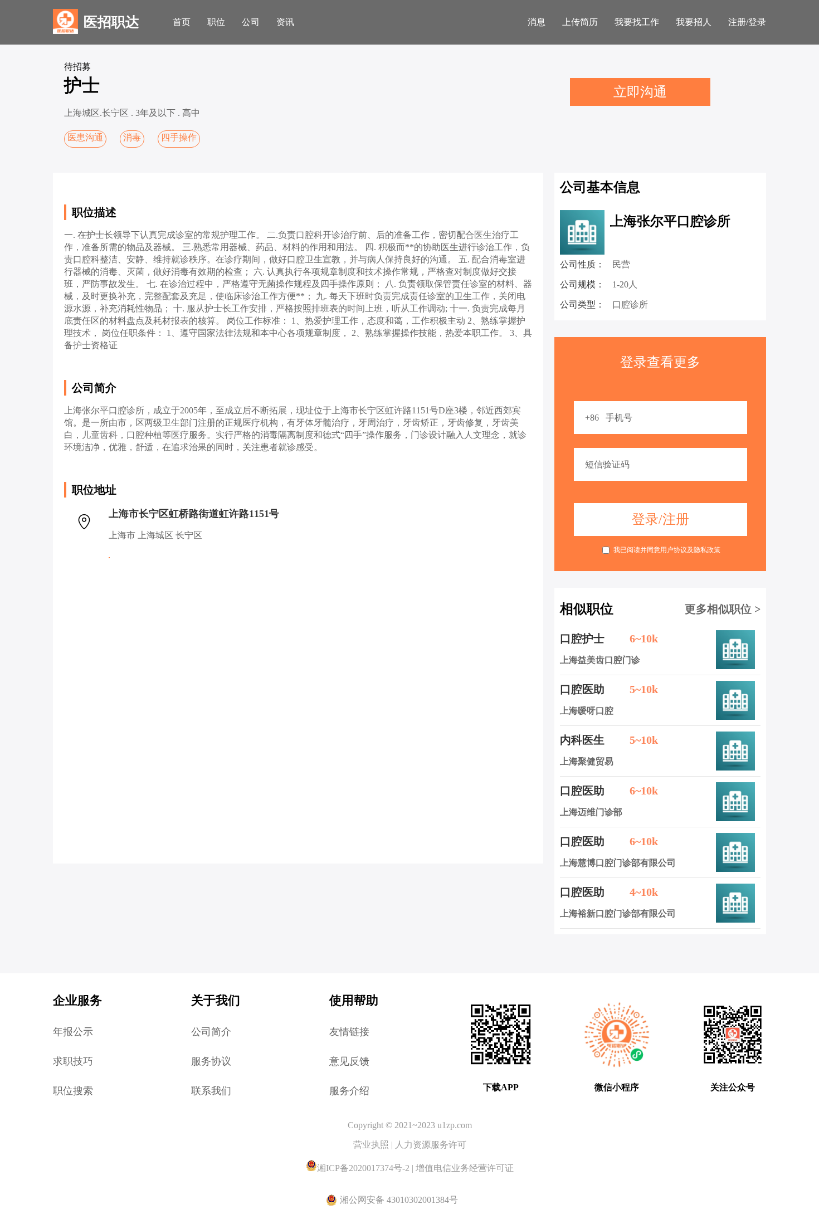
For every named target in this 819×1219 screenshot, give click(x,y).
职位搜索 (73, 1090)
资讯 (285, 22)
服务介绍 (349, 1090)
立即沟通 (640, 92)
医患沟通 (85, 137)
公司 (251, 22)
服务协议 (211, 1061)
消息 (536, 22)
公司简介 (211, 1031)
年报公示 (73, 1031)
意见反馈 (349, 1061)
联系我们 (211, 1090)
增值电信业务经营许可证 (465, 1168)
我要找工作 (637, 22)
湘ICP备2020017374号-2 (364, 1168)
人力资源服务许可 (430, 1144)
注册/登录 (747, 22)
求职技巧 (73, 1061)
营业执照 (372, 1144)
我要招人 (693, 22)
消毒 (132, 137)
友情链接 (349, 1031)
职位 (216, 22)
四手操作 (179, 137)
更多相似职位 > (722, 609)
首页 (182, 22)
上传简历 (580, 22)
